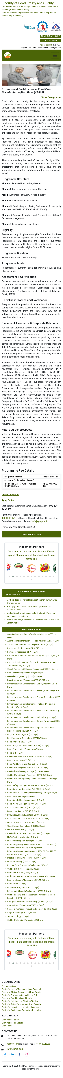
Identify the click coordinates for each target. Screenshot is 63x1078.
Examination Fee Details (12, 1023)
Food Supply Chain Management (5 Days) (25, 800)
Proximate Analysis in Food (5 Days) (23, 887)
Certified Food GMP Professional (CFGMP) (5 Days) (29, 756)
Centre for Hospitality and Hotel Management (22, 1007)
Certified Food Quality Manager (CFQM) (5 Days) (28, 771)
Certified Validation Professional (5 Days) (25, 920)
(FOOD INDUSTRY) (11, 594)
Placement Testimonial (31, 534)
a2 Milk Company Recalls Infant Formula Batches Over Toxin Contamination (33, 621)
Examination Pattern (10, 1020)
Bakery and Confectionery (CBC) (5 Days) (25, 648)
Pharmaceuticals (9, 986)
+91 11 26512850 (42, 1044)
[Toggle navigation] (55, 55)
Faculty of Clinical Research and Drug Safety (21, 992)
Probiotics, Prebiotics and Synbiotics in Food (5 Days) (31, 876)
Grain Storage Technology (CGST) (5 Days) (26, 826)
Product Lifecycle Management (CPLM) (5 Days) (28, 880)
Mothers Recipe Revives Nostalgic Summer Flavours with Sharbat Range (32, 601)
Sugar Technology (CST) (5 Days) (21, 912)
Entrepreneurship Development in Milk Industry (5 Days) (31, 717)
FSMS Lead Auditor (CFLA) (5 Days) (23, 811)
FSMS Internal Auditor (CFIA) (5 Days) (23, 807)
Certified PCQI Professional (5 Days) (23, 869)
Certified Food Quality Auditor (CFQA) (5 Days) (27, 767)
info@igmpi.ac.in (40, 521)
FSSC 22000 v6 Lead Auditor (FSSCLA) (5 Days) (28, 818)
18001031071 (46, 45)
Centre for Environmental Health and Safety (20, 995)
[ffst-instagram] (27, 1054)
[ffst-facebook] (19, 1054)
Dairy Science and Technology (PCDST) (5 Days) (28, 680)
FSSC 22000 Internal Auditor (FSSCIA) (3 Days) (27, 815)
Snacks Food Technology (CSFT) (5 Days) (25, 905)
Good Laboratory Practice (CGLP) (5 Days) (25, 822)
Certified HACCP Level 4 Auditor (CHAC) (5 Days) (28, 833)
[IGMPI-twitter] (5, 1054)
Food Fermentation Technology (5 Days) (25, 749)
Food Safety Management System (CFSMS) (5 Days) (30, 785)
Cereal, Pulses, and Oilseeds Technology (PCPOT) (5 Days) (32, 669)
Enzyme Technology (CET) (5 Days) (22, 734)
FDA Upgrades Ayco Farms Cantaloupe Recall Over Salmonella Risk (29, 608)
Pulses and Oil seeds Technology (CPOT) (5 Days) (29, 891)
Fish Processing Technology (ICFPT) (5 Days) (27, 738)
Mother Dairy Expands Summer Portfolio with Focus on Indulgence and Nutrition (31, 614)
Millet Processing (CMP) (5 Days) (21, 861)
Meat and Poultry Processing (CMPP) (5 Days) (27, 858)
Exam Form (7, 1026)
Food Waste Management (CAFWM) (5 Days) (27, 804)
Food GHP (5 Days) (15, 753)
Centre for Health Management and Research (21, 989)
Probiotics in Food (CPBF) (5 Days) (22, 872)
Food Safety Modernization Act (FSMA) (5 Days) (28, 789)
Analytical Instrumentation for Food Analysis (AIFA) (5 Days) (33, 641)
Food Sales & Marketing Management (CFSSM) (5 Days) (32, 793)
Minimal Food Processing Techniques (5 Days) (27, 865)
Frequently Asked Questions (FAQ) (18, 527)
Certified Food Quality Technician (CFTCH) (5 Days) (29, 775)
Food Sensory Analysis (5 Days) (21, 796)
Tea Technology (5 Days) (18, 916)
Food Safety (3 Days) (16, 884)
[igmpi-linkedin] (12, 1054)
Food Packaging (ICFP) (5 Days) (21, 760)
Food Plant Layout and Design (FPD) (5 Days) (27, 764)
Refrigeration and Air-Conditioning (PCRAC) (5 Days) (30, 901)
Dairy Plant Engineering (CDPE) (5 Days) (24, 676)
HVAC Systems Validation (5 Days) (22, 837)
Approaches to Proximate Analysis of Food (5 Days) (30, 644)
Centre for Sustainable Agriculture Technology (22, 1010)
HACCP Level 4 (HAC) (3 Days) (20, 830)
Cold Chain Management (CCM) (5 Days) (25, 673)
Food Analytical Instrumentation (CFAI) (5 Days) (28, 745)
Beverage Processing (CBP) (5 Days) (23, 652)
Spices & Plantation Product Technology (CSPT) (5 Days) (32, 909)
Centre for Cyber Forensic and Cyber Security (21, 1004)
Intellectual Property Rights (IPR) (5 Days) (25, 841)
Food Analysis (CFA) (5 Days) (20, 742)
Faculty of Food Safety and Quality (17, 998)
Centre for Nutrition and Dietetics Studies (20, 1001)
